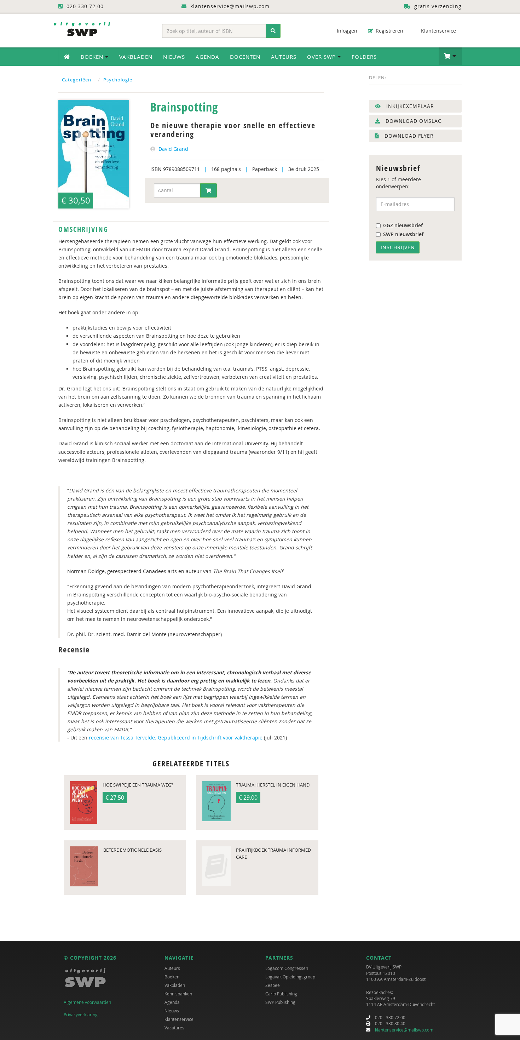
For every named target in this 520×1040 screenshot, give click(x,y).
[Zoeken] (273, 31)
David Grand (173, 148)
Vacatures (174, 1027)
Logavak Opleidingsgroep (290, 976)
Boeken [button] (93, 56)
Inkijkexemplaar (409, 106)
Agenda (207, 56)
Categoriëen (76, 79)
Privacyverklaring (81, 1014)
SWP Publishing (280, 1002)
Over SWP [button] (322, 56)
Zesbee (272, 985)
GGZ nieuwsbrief (403, 225)
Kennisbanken (178, 993)
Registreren (388, 30)
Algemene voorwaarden (87, 1002)
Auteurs (283, 56)
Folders (364, 56)
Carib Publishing (281, 993)
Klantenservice (438, 30)
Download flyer (408, 135)
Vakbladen (135, 56)
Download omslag (413, 121)
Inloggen (346, 30)
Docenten (245, 56)
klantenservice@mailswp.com (404, 1030)
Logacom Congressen (286, 968)
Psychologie (117, 79)
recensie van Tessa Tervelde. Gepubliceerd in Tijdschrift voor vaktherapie (176, 737)
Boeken (171, 976)
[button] (450, 56)
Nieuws (174, 56)
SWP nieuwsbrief (403, 234)
